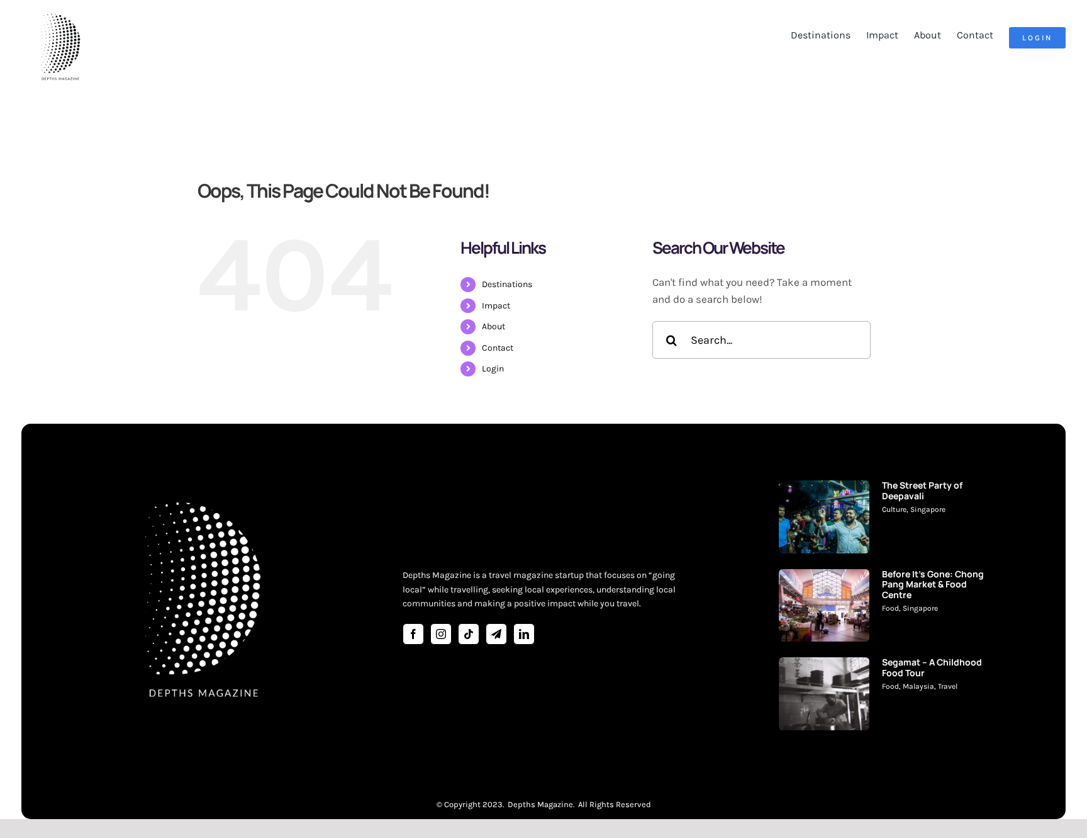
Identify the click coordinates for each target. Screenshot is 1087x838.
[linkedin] (524, 634)
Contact (497, 348)
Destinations (507, 284)
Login (493, 368)
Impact (496, 305)
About (493, 326)
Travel (947, 686)
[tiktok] (468, 634)
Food (890, 608)
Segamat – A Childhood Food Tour (932, 667)
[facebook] (413, 634)
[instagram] (441, 634)
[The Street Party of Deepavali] (824, 516)
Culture (894, 509)
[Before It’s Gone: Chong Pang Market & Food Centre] (824, 605)
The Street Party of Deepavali (922, 490)
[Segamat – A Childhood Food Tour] (824, 693)
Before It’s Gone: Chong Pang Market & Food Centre (933, 584)
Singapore (927, 509)
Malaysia (918, 686)
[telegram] (496, 634)
